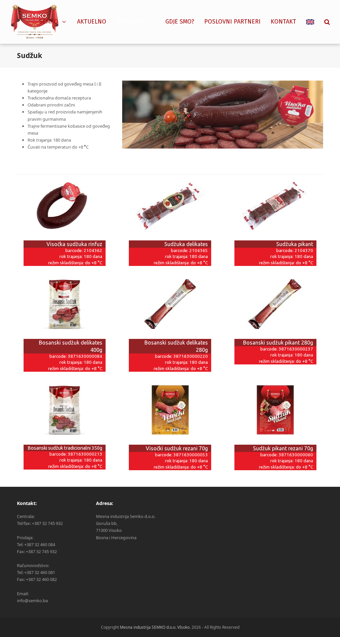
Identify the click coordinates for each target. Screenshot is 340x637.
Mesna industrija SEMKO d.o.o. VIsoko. (155, 627)
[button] (327, 22)
